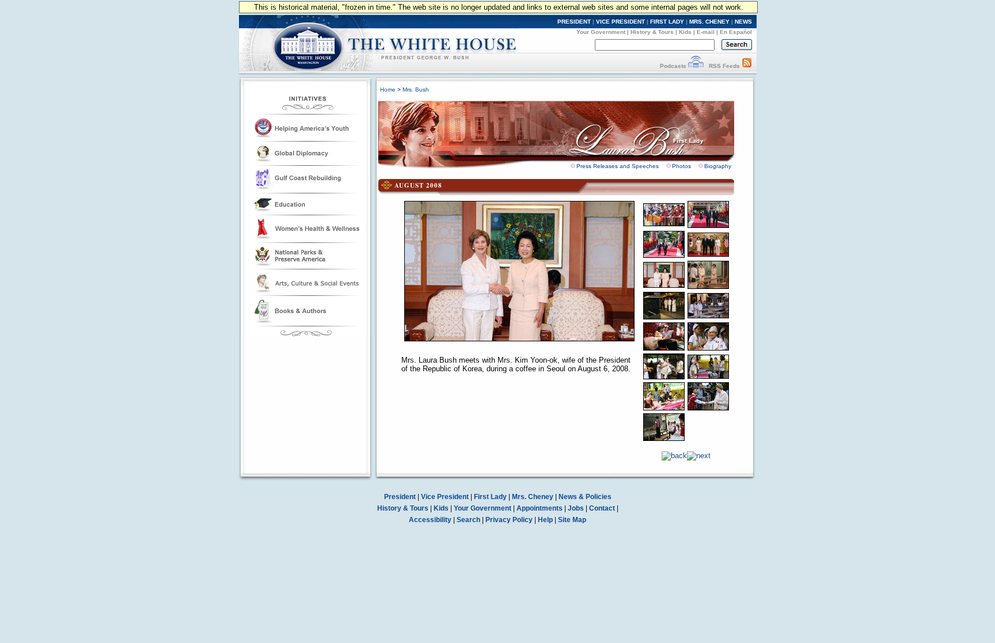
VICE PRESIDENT (620, 21)
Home (388, 89)
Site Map (572, 520)
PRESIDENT (574, 21)
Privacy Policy (509, 520)
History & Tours (652, 32)
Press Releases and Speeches (617, 166)
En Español (736, 32)
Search (468, 520)
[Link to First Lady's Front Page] (564, 131)
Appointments (540, 508)
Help (545, 520)
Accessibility (430, 520)
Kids (685, 32)
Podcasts (673, 66)
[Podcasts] (696, 66)
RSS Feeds (724, 66)
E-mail (706, 32)
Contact (602, 508)
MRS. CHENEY (709, 21)
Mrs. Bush (415, 89)
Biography (717, 166)
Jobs (576, 508)
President (400, 497)
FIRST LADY (667, 21)
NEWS (743, 21)
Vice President (445, 497)
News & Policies (585, 497)
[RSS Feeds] (747, 66)
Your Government (600, 32)
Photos (681, 166)
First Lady (490, 497)
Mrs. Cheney (532, 497)
